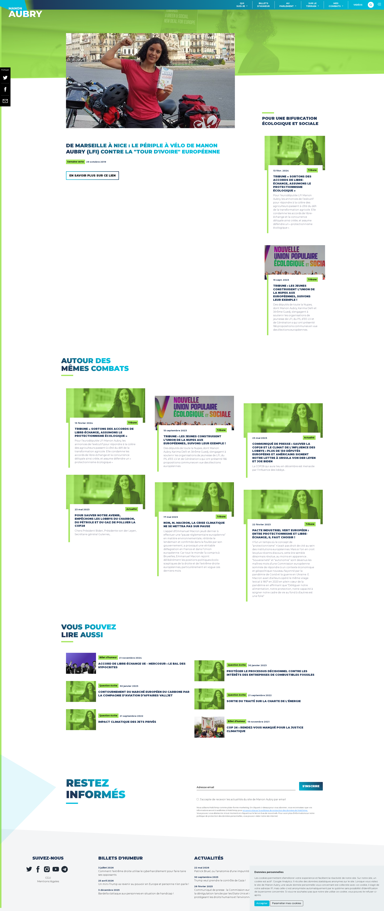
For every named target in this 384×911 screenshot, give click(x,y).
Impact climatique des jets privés (127, 722)
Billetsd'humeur (263, 4)
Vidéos (358, 4)
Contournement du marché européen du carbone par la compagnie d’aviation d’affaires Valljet (143, 693)
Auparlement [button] (286, 4)
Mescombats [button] (335, 4)
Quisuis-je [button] (240, 4)
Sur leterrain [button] (311, 4)
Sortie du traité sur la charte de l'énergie (264, 701)
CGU (48, 877)
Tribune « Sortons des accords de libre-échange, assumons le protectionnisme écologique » (292, 183)
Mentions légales (48, 881)
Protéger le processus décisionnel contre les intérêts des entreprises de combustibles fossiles (270, 673)
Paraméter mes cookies (286, 903)
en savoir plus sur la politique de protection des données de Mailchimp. (275, 810)
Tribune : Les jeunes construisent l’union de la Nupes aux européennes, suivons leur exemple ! (294, 293)
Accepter (261, 903)
